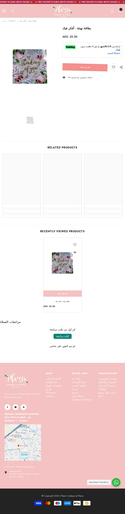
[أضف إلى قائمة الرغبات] (75, 245)
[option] (30, 67)
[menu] (4, 11)
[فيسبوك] (7, 407)
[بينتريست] (24, 407)
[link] (113, 67)
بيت (3, 21)
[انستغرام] (15, 407)
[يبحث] (13, 11)
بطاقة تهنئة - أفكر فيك (62, 301)
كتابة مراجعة (62, 336)
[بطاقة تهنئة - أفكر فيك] (62, 263)
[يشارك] (120, 67)
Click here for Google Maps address (19, 466)
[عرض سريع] (75, 252)
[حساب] (112, 10)
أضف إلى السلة (85, 67)
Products (12, 21)
